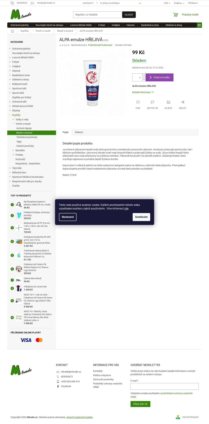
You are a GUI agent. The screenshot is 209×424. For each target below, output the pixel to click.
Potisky (19, 154)
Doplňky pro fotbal (21, 97)
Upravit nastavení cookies (79, 417)
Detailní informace (141, 92)
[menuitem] (19, 25)
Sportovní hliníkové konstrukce (27, 177)
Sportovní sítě (19, 88)
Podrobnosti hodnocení (100, 45)
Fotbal (15, 62)
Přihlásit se (140, 404)
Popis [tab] (65, 132)
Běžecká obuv (19, 172)
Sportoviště (18, 93)
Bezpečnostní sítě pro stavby (27, 181)
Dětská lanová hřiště (22, 106)
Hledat (129, 14)
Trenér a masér (23, 123)
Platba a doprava (109, 3)
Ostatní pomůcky (25, 146)
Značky (16, 185)
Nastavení (68, 217)
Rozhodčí (20, 159)
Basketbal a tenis (21, 75)
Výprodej (16, 168)
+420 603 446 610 (70, 381)
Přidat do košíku (161, 77)
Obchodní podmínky (103, 379)
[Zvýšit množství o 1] (144, 75)
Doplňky (16, 115)
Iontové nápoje (24, 128)
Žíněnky (16, 110)
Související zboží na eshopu (26, 53)
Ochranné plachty (21, 48)
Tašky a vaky (22, 119)
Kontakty (88, 3)
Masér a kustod (24, 132)
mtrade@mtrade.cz (71, 371)
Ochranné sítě (19, 101)
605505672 (67, 376)
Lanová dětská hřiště (23, 57)
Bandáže (20, 150)
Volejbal (16, 66)
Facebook (66, 386)
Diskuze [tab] (79, 132)
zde (126, 208)
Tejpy (19, 141)
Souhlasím (141, 217)
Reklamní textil (19, 84)
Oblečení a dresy (20, 79)
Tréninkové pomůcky (26, 137)
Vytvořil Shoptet (190, 417)
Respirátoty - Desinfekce (28, 163)
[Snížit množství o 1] (144, 79)
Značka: (123, 45)
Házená (16, 70)
